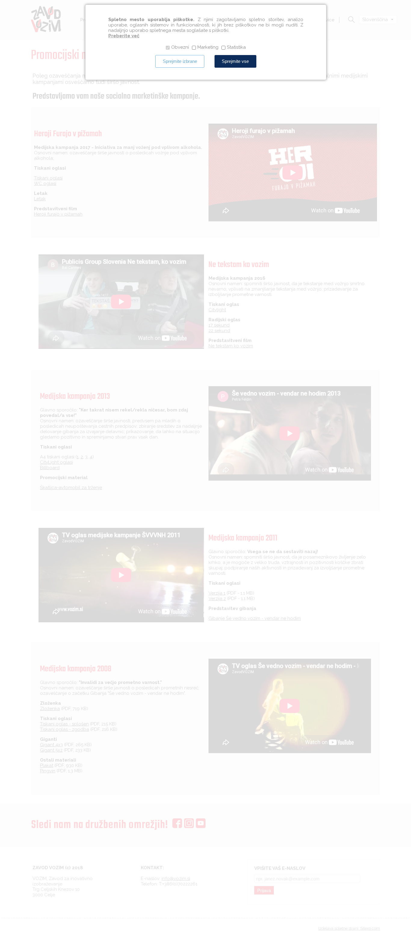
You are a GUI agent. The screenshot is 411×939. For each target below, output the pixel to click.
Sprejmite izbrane (180, 61)
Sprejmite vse (235, 61)
